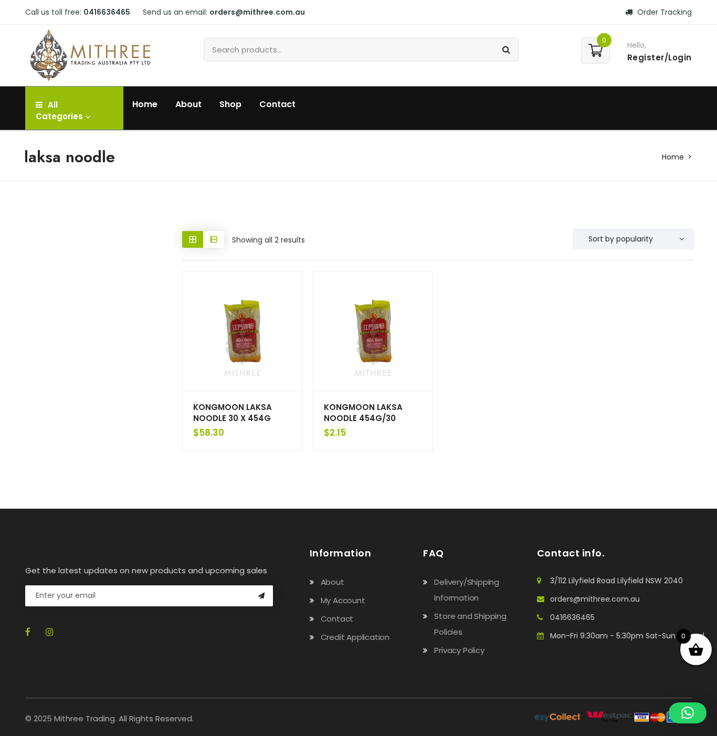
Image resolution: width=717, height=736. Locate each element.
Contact (277, 104)
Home (144, 104)
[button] (688, 712)
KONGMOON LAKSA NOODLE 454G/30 (363, 413)
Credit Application (355, 637)
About (188, 104)
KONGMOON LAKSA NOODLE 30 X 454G (232, 413)
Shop (230, 104)
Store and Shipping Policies (470, 624)
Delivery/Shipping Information (466, 589)
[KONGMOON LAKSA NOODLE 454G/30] (373, 331)
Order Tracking (663, 12)
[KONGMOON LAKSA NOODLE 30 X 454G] (242, 331)
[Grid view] (192, 239)
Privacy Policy (459, 650)
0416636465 (572, 617)
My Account (343, 600)
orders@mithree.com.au (595, 599)
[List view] (213, 239)
